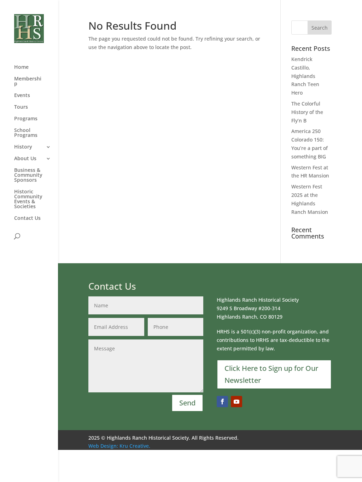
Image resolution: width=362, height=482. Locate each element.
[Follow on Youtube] (236, 401)
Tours (21, 107)
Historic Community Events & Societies (28, 199)
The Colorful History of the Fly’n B (307, 112)
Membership (27, 81)
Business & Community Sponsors (28, 175)
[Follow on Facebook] (222, 401)
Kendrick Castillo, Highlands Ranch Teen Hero (305, 76)
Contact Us (27, 218)
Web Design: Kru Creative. (119, 445)
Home (21, 67)
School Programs (25, 133)
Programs (25, 119)
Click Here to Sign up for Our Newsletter (271, 374)
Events (22, 95)
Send (187, 403)
